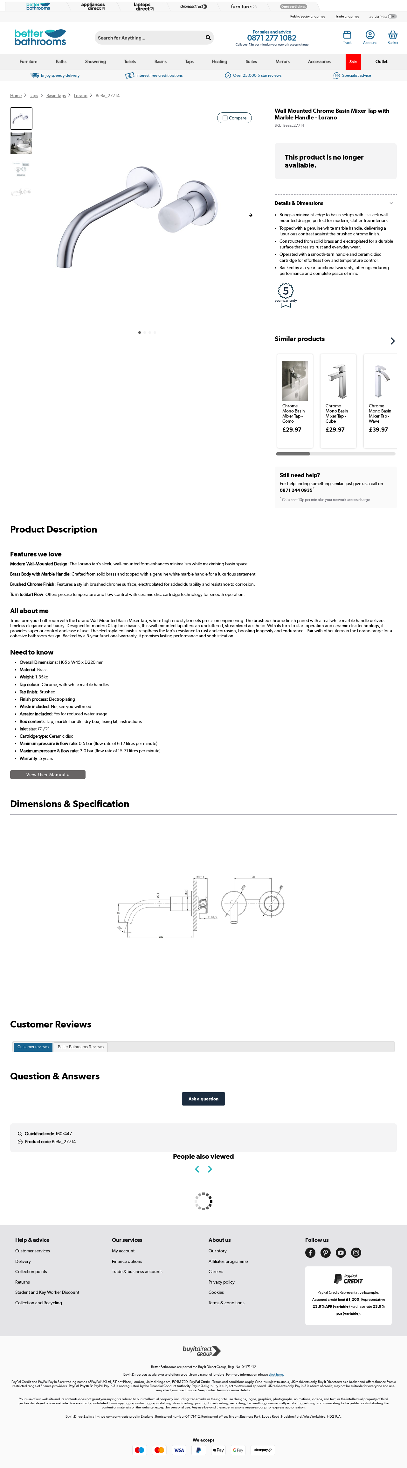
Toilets (130, 61)
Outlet (381, 61)
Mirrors (283, 61)
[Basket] (393, 34)
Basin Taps (56, 95)
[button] (250, 215)
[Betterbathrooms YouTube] (341, 1256)
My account (123, 1250)
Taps (189, 61)
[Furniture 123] (242, 6)
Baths (61, 61)
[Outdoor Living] (292, 6)
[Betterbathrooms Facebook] (310, 1256)
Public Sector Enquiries (307, 16)
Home (16, 95)
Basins (161, 61)
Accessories (319, 61)
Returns (22, 1282)
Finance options (127, 1261)
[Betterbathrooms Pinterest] (326, 1256)
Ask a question (203, 1098)
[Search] (208, 38)
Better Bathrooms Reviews (81, 1047)
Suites (251, 61)
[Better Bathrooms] (36, 6)
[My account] (370, 36)
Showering (95, 61)
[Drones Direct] (192, 6)
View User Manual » (47, 774)
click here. (276, 1374)
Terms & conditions (227, 1302)
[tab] (33, 1047)
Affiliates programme (228, 1261)
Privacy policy (222, 1282)
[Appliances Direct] (92, 6)
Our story (218, 1250)
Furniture (28, 61)
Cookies (216, 1292)
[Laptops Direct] (142, 7)
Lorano (80, 95)
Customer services (32, 1250)
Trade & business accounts (137, 1271)
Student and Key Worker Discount (47, 1292)
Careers (216, 1271)
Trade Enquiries (347, 16)
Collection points (31, 1271)
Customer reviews (33, 1047)
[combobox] (154, 38)
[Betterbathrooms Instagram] (356, 1256)
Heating (219, 61)
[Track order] (347, 36)
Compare (237, 118)
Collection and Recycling (38, 1302)
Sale (353, 61)
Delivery (23, 1261)
